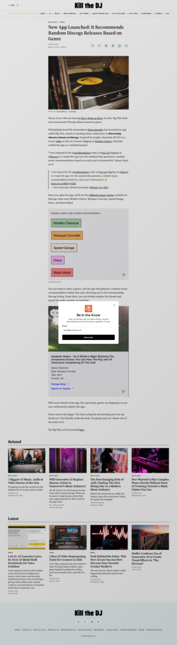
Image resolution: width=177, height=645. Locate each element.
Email (64, 326)
